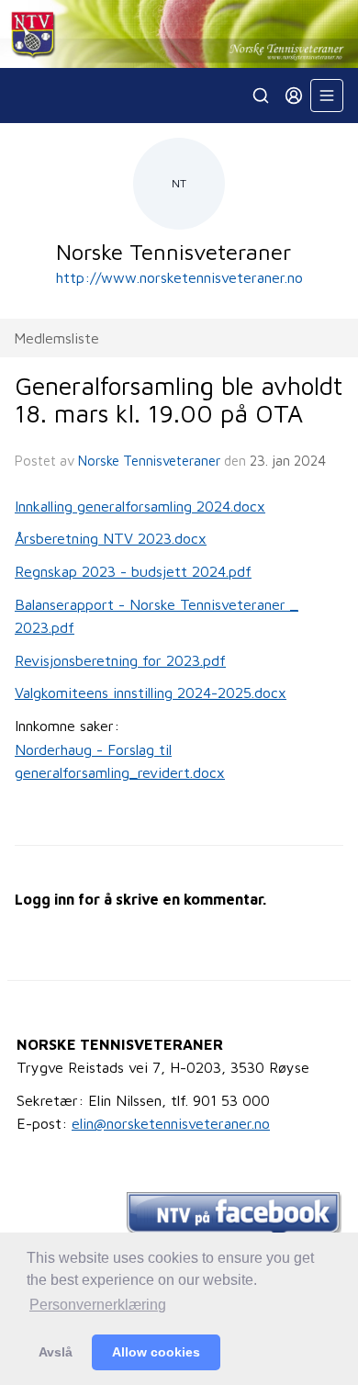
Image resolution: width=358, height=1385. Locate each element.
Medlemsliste (56, 338)
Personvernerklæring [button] (97, 1304)
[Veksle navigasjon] (326, 95)
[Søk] (260, 95)
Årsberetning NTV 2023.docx (111, 538)
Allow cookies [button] (156, 1352)
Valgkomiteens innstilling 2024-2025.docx (150, 692)
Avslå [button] (56, 1352)
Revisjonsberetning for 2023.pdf (120, 660)
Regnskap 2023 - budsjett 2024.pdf (133, 571)
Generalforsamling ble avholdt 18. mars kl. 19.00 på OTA (178, 399)
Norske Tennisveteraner (149, 460)
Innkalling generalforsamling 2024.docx (140, 506)
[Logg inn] (293, 95)
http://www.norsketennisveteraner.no (179, 277)
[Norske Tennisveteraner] (179, 34)
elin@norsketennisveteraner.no (171, 1123)
